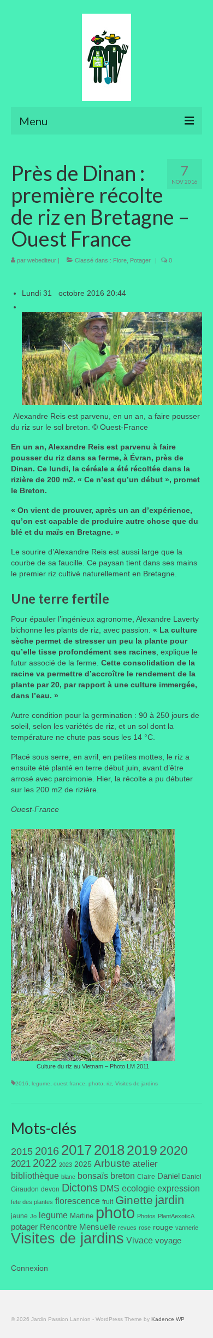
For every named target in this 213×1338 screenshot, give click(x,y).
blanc (68, 1176)
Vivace (139, 1240)
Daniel (168, 1176)
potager (24, 1226)
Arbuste (112, 1163)
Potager (140, 260)
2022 (45, 1163)
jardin (169, 1200)
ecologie (138, 1188)
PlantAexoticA (176, 1216)
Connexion (29, 1268)
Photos (146, 1216)
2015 (22, 1151)
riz (109, 1083)
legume (41, 1083)
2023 (65, 1164)
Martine (81, 1216)
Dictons (80, 1188)
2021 (21, 1164)
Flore (120, 260)
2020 (173, 1150)
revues (127, 1227)
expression (178, 1188)
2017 (76, 1150)
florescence (77, 1201)
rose (145, 1227)
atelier (145, 1164)
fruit (107, 1202)
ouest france (69, 1083)
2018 (109, 1150)
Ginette (134, 1200)
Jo (33, 1216)
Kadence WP (168, 1319)
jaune (19, 1216)
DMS (110, 1188)
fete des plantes (32, 1202)
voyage (168, 1240)
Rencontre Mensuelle (78, 1227)
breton (122, 1176)
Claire (146, 1177)
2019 (142, 1150)
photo (95, 1083)
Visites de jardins (136, 1083)
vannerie (186, 1227)
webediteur (41, 260)
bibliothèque (35, 1176)
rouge (163, 1227)
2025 (83, 1164)
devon (50, 1189)
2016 (21, 1083)
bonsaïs (93, 1176)
